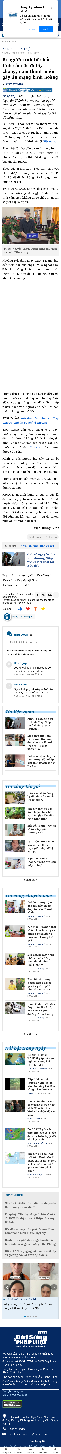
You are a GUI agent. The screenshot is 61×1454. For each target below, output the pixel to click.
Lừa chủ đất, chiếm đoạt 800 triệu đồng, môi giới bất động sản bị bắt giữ (30, 1306)
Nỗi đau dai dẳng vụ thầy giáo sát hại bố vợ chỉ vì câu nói (30, 420)
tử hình (14, 575)
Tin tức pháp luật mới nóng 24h (21, 1299)
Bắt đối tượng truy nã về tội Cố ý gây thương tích (41, 829)
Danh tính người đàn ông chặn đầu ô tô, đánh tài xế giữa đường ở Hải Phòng (41, 1009)
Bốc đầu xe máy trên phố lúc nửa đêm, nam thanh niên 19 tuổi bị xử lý (40, 960)
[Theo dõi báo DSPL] (30, 90)
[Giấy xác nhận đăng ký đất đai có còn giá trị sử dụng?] (15, 797)
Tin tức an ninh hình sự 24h (36, 546)
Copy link (18, 1452)
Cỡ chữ (30, 1452)
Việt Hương (14, 84)
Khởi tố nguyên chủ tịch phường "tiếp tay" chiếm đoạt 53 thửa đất (41, 560)
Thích (38, 674)
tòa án (6, 580)
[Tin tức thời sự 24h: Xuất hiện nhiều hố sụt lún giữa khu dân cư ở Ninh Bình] (15, 813)
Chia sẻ (55, 1452)
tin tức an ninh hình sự (15, 585)
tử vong (34, 447)
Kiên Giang (43, 575)
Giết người (50, 141)
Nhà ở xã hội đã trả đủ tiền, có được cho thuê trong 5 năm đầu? (30, 1205)
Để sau (31, 29)
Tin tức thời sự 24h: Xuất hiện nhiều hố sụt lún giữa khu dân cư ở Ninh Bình (40, 814)
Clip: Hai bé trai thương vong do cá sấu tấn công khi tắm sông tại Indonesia (41, 1084)
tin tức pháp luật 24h (24, 580)
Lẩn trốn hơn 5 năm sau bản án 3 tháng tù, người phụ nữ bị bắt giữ (40, 846)
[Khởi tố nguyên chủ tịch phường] (13, 559)
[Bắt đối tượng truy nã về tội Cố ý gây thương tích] (15, 830)
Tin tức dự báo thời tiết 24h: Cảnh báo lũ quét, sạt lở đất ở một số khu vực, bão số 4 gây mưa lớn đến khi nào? (41, 1162)
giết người (27, 575)
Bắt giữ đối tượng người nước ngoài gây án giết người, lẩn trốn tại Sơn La (39, 984)
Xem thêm (29, 880)
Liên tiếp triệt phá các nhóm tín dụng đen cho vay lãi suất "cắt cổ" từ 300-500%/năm (40, 742)
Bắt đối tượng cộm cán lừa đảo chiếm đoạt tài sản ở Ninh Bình (40, 907)
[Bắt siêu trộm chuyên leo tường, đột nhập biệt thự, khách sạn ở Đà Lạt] (15, 760)
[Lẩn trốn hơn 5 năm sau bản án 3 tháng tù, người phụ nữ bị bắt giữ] (15, 846)
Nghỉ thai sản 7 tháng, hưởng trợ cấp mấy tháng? (41, 862)
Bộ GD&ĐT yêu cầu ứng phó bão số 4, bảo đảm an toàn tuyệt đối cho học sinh (41, 1134)
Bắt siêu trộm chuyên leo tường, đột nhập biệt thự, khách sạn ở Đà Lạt (41, 761)
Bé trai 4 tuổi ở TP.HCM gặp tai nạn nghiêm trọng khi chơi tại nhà (40, 1060)
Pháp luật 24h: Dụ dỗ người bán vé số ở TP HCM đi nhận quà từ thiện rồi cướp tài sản (30, 1218)
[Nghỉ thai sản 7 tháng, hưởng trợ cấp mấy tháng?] (15, 863)
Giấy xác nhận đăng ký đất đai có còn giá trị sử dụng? (40, 796)
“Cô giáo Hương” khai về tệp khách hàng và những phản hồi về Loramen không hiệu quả (41, 933)
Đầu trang (35, 1441)
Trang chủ (6, 1452)
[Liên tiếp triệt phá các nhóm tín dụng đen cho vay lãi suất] (15, 740)
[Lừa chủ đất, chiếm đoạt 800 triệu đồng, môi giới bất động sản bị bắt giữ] (30, 1280)
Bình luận (43, 1452)
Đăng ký (46, 29)
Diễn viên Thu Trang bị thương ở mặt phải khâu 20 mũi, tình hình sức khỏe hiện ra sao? (41, 1108)
